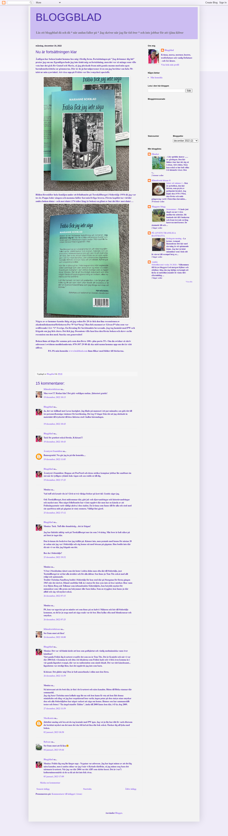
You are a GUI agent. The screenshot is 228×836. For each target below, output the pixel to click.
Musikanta (49, 718)
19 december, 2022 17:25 (55, 479)
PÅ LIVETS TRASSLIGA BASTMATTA (164, 234)
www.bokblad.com (78, 351)
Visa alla (189, 282)
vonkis (155, 261)
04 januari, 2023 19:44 (54, 749)
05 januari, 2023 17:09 (54, 776)
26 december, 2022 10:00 (55, 637)
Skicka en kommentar (50, 782)
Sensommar (171, 209)
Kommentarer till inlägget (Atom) (67, 793)
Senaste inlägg (43, 788)
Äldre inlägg (130, 788)
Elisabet (155, 154)
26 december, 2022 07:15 (55, 595)
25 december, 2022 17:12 (55, 512)
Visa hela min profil (170, 64)
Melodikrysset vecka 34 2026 (164, 264)
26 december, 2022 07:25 (55, 619)
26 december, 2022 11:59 (55, 675)
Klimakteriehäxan (52, 389)
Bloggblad (48, 406)
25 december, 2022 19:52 (55, 557)
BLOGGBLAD (69, 17)
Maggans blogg (158, 206)
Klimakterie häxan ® (161, 180)
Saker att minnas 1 (174, 183)
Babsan (47, 741)
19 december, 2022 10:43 (55, 423)
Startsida (87, 788)
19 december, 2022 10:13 (55, 397)
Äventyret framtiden (53, 451)
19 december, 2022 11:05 (55, 459)
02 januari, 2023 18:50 (54, 732)
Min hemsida (156, 77)
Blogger (118, 812)
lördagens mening (174, 238)
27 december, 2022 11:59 (55, 708)
